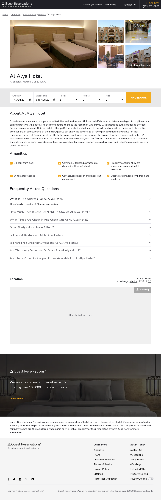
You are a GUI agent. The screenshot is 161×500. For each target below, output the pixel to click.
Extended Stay (138, 469)
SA (149, 281)
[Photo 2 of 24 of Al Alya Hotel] (111, 31)
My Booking (110, 4)
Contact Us (136, 450)
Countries (15, 14)
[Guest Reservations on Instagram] (20, 479)
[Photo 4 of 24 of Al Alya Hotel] (138, 31)
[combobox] (20, 100)
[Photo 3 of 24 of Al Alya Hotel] (111, 56)
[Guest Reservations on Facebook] (8, 479)
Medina (42, 14)
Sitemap (98, 474)
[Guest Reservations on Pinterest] (26, 479)
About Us (99, 450)
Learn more (18, 398)
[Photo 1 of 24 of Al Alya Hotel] (53, 44)
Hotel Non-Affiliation (105, 479)
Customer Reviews (104, 459)
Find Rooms (138, 97)
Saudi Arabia (29, 14)
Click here (123, 429)
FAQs (97, 455)
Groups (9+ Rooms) (93, 4)
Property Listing (139, 474)
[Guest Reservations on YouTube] (32, 479)
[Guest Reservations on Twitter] (13, 479)
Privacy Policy (101, 469)
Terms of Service (103, 464)
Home (5, 14)
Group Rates (137, 459)
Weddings (135, 464)
